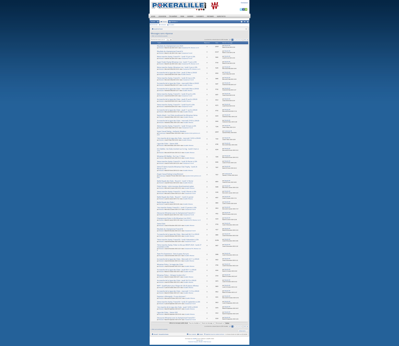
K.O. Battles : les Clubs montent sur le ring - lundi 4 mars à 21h (178, 150)
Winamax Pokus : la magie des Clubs (170, 264)
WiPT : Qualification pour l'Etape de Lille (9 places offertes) (177, 286)
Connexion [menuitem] (245, 22)
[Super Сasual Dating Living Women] (170, 174)
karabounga (162, 133)
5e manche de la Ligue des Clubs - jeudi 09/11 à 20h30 (176, 270)
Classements (200, 16)
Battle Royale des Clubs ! (165, 202)
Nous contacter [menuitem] (192, 334)
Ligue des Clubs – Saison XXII (167, 312)
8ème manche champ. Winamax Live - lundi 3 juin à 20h (177, 67)
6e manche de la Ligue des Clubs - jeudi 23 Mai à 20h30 (177, 73)
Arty (202, 340)
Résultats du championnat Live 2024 (170, 46)
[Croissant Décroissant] (219, 323)
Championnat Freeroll (186, 53)
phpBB (194, 338)
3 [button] (236, 39)
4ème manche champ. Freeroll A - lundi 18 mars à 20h (176, 126)
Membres (174, 21)
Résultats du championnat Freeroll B (170, 229)
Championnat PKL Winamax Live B (190, 47)
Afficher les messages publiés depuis (178, 323)
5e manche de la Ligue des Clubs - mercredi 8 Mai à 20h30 (178, 83)
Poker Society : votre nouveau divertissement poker (175, 186)
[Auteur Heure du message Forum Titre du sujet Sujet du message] (208, 323)
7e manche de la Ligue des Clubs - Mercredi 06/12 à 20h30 (178, 234)
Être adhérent (173, 16)
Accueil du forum (158, 29)
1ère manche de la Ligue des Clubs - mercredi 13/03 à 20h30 (179, 138)
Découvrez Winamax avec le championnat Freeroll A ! (176, 213)
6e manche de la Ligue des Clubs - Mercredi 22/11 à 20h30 (178, 259)
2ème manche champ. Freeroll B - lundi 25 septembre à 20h (178, 302)
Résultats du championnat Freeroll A (170, 51)
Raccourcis (158, 22)
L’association (162, 16)
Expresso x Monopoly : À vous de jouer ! (171, 296)
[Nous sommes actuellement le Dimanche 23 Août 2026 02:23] (246, 29)
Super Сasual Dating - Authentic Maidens (171, 131)
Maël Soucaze (207, 341)
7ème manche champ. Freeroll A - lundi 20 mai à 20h (176, 78)
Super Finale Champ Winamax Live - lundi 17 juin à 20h (177, 62)
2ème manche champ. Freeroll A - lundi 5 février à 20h (176, 192)
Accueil (153, 16)
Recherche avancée (170, 39)
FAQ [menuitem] (242, 22)
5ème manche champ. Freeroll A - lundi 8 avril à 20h (176, 105)
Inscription (171, 24)
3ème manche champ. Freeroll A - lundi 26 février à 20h (177, 161)
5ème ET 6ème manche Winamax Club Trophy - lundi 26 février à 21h (177, 168)
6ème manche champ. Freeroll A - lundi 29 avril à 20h (176, 94)
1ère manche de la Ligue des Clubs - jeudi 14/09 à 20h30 (177, 307)
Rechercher (154, 24)
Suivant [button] (247, 40)
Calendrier (190, 16)
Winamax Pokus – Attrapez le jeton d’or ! (171, 275)
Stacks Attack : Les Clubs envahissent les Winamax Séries (177, 115)
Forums (165, 21)
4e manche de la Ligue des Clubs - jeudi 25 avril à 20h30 (177, 99)
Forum (182, 16)
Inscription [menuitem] (248, 22)
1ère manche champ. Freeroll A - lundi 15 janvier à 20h (176, 208)
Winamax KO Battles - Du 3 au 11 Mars (171, 156)
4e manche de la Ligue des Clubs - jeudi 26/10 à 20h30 (176, 280)
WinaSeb (161, 47)
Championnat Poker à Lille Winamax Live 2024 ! (174, 218)
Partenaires (210, 16)
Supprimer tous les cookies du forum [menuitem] (215, 334)
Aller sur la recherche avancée (159, 36)
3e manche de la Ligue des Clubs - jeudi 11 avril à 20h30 (177, 110)
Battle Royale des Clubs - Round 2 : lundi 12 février (175, 181)
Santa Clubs (161, 224)
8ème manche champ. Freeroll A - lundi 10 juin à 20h (176, 57)
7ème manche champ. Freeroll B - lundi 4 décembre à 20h (178, 240)
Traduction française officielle (195, 341)
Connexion (244, 3)
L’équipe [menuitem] (201, 334)
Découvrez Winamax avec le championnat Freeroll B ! (176, 318)
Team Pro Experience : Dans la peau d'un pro (173, 254)
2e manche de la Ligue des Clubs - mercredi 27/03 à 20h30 (178, 121)
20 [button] (245, 39)
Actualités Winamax (186, 74)
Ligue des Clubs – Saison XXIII (167, 144)
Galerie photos (221, 16)
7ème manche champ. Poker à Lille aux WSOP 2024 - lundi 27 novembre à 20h (179, 246)
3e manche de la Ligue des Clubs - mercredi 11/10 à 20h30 (178, 291)
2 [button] (234, 39)
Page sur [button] (230, 40)
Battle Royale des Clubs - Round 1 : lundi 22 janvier (175, 197)
